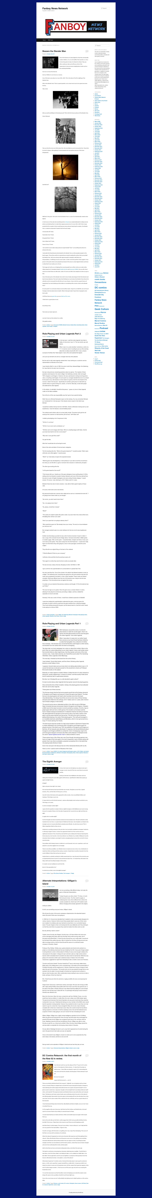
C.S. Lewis (59, 751)
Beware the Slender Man (54, 51)
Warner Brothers (98, 346)
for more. (68, 296)
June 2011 (97, 267)
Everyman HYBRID (74, 269)
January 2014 (98, 215)
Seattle (97, 335)
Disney (106, 290)
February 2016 (98, 178)
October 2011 (98, 260)
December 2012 (98, 236)
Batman (55, 1183)
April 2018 (97, 140)
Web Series (97, 115)
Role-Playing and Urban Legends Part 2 (61, 333)
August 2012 (98, 243)
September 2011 (99, 262)
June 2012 (97, 247)
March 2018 (97, 141)
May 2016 (97, 173)
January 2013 (98, 235)
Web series (105, 346)
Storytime (52, 614)
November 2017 (98, 148)
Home (44, 40)
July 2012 (97, 245)
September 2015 (99, 185)
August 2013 (98, 223)
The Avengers (66, 873)
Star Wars (102, 335)
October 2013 (98, 220)
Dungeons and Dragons (67, 751)
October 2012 (98, 240)
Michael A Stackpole (73, 614)
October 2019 (98, 126)
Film (55, 873)
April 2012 (97, 250)
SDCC (107, 333)
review (102, 331)
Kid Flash (84, 1183)
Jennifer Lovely (98, 314)
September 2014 (99, 201)
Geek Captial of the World (101, 100)
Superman (50, 1184)
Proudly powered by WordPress (76, 1192)
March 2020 (97, 121)
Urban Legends (45, 616)
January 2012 (98, 255)
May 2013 (97, 228)
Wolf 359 (97, 350)
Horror (96, 104)
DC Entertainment (99, 290)
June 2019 (97, 131)
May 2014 (97, 208)
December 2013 (98, 216)
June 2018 (97, 136)
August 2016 (98, 168)
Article (48, 325)
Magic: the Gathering (63, 614)
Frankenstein (101, 306)
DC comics (66, 1183)
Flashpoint (72, 1183)
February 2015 (98, 193)
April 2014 (97, 210)
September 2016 (99, 166)
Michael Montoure (99, 325)
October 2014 (98, 200)
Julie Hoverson (99, 316)
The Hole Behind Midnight (101, 340)
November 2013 (98, 218)
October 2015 (98, 183)
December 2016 (98, 161)
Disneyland (98, 292)
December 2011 (98, 256)
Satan (85, 614)
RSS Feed (50, 40)
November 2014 (98, 198)
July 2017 (97, 153)
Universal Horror (99, 344)
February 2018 (98, 143)
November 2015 (98, 181)
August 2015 (98, 186)
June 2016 (97, 171)
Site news (97, 110)
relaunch (46, 1184)
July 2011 (97, 265)
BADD (55, 751)
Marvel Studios (59, 873)
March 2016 (97, 176)
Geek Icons (97, 102)
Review (96, 109)
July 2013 (97, 225)
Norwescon (97, 328)
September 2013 (99, 221)
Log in (96, 359)
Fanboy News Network (55, 8)
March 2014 (97, 211)
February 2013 (98, 233)
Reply (72, 873)
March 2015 (97, 191)
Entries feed (98, 360)
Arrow (97, 273)
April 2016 (97, 175)
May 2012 (97, 248)
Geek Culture (102, 309)
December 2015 (98, 180)
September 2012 (99, 241)
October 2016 (98, 165)
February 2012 (98, 253)
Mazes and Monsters (52, 752)
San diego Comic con (100, 333)
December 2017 (98, 146)
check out (63, 296)
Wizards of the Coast (54, 616)
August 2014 (98, 203)
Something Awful (80, 325)
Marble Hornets (63, 269)
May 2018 (97, 138)
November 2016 (98, 163)
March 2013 (97, 231)
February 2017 (98, 160)
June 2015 (97, 190)
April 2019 (97, 133)
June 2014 (97, 206)
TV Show (97, 342)
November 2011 (98, 258)
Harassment (97, 312)
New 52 (105, 325)
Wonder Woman (100, 353)
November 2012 (98, 238)
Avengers (101, 273)
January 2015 (98, 195)
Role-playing (81, 614)
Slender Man (73, 325)
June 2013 (97, 226)
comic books (61, 1183)
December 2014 (98, 196)
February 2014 (98, 213)
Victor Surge (49, 326)
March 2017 (97, 158)
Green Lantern (78, 1183)
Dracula (104, 292)
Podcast (97, 107)
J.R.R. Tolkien (80, 751)
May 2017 (97, 155)
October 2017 (98, 150)
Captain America (98, 275)
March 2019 (97, 135)
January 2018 (98, 145)
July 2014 (97, 205)
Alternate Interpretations (59, 1048)
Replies (55, 326)
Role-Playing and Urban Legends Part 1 (61, 623)
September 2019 (99, 128)
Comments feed (98, 362)
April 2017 (97, 156)
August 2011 (98, 263)
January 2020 (98, 123)
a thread (67, 222)
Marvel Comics (100, 321)
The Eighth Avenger (52, 761)
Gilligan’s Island (69, 1048)
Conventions (98, 95)
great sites (54, 296)
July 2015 (97, 188)
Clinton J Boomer (100, 277)
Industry (97, 105)
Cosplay (96, 284)
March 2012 (97, 252)
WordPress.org (98, 364)
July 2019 (97, 130)
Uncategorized (98, 114)
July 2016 (97, 170)
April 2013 (97, 230)
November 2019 (98, 125)
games (75, 751)
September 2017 (99, 151)
